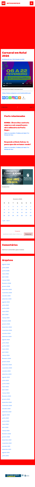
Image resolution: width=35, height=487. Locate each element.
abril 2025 (5, 314)
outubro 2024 (6, 333)
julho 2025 (5, 305)
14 (30, 209)
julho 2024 (5, 343)
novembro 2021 (7, 443)
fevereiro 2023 (6, 396)
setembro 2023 (6, 374)
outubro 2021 (6, 446)
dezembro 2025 (7, 289)
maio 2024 (5, 349)
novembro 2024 (7, 330)
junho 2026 (5, 270)
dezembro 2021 (6, 440)
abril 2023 (5, 390)
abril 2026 (5, 277)
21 (30, 212)
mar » (8, 220)
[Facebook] (3, 97)
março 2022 (6, 430)
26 (22, 215)
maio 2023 (5, 386)
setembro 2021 (6, 449)
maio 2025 (5, 311)
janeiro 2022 (6, 437)
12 (21, 209)
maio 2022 (5, 424)
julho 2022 (5, 418)
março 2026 (6, 280)
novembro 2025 (7, 292)
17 (13, 212)
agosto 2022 (6, 415)
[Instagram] (13, 97)
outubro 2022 (6, 408)
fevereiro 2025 (6, 321)
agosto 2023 (6, 377)
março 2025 (6, 317)
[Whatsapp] (10, 97)
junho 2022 (5, 421)
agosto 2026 (6, 264)
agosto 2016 (6, 452)
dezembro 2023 (7, 364)
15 (4, 212)
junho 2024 (5, 346)
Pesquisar (17, 231)
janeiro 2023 (6, 399)
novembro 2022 (7, 405)
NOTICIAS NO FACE (13, 3)
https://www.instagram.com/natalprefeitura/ (16, 93)
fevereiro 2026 (6, 283)
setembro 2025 (6, 299)
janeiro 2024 (6, 361)
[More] (19, 97)
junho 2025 (5, 308)
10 (13, 209)
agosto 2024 (6, 339)
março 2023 (6, 393)
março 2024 (6, 355)
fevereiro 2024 (6, 358)
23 (9, 215)
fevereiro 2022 (6, 433)
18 (17, 212)
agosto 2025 (6, 302)
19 (21, 212)
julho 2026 (5, 267)
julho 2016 (5, 455)
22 (4, 215)
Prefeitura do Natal (21, 133)
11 (17, 209)
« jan (3, 220)
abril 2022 (5, 427)
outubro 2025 (6, 296)
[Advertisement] (17, 25)
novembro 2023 (7, 368)
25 (17, 215)
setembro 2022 (6, 411)
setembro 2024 (6, 336)
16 (8, 212)
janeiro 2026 (6, 286)
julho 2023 (5, 380)
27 (26, 215)
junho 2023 (5, 383)
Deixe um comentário (9, 133)
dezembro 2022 (7, 402)
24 (13, 215)
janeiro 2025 (6, 324)
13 (26, 209)
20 (26, 212)
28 (30, 215)
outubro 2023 (6, 371)
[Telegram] (16, 97)
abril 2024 (5, 352)
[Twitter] (6, 97)
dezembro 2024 (7, 327)
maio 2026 (5, 274)
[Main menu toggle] (31, 3)
